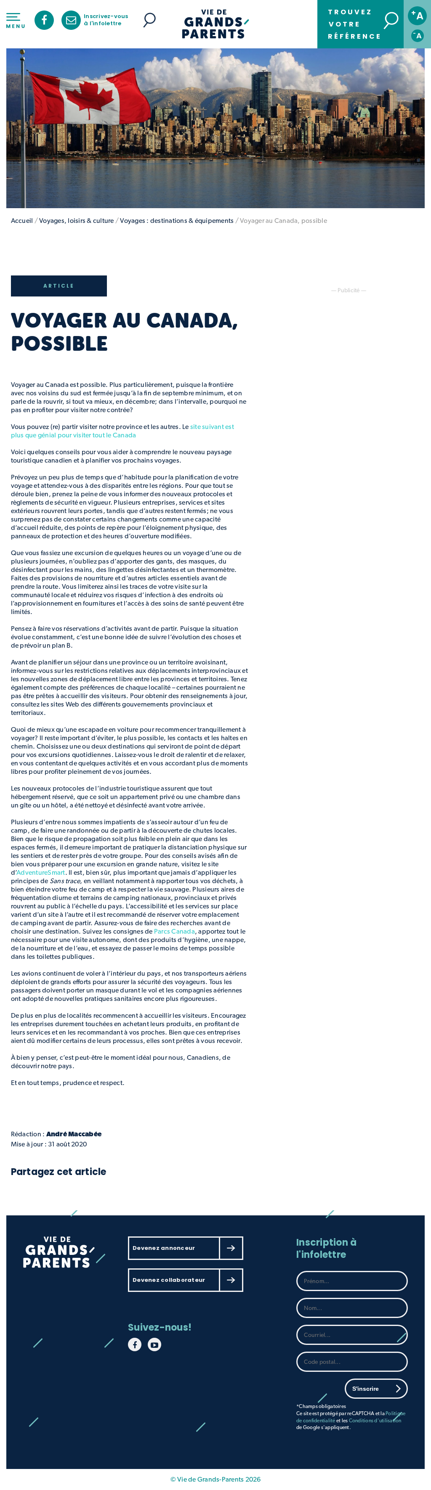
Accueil (22, 221)
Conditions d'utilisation (375, 1421)
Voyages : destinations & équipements (177, 221)
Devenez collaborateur (169, 1280)
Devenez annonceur (164, 1248)
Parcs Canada (174, 931)
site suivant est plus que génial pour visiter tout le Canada (122, 431)
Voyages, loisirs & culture (76, 221)
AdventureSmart (40, 872)
